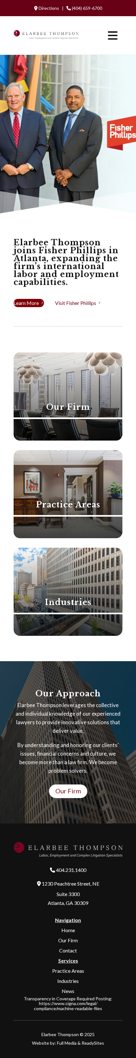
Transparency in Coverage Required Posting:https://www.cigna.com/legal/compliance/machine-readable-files (68, 1003)
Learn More (29, 303)
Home (68, 930)
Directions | (51, 8)
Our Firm (68, 791)
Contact (68, 950)
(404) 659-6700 (86, 8)
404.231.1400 (71, 870)
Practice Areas (68, 971)
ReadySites (93, 1043)
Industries (68, 981)
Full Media (67, 1043)
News (68, 991)
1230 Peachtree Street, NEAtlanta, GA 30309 (70, 893)
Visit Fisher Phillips (78, 303)
